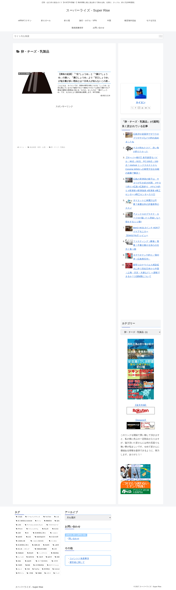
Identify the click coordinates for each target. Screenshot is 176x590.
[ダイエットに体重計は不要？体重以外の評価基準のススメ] (129, 201)
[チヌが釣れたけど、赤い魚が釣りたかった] (129, 148)
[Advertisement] (64, 61)
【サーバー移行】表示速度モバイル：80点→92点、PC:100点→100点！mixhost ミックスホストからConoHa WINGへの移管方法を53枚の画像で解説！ (142, 165)
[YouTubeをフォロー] (142, 107)
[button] (161, 36)
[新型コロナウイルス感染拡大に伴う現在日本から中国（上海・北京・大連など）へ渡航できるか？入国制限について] (129, 265)
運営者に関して (77, 562)
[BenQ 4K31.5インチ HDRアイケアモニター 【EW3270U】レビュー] (129, 228)
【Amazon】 (141, 420)
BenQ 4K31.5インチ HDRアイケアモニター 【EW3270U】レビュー (142, 232)
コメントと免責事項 (79, 558)
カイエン (140, 102)
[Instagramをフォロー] (139, 107)
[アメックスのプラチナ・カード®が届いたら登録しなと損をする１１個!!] (129, 214)
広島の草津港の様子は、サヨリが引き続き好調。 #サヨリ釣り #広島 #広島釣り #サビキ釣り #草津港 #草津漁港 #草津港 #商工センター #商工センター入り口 (143, 187)
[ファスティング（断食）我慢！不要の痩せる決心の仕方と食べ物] (129, 242)
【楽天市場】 (140, 405)
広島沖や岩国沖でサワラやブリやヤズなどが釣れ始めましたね (142, 138)
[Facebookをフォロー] (135, 107)
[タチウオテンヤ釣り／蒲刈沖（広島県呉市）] (129, 255)
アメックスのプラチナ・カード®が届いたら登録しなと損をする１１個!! (143, 218)
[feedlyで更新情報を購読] (145, 107)
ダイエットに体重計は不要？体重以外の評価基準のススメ (142, 204)
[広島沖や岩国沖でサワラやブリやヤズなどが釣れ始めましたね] (129, 134)
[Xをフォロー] (132, 107)
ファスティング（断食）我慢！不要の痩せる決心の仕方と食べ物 (142, 245)
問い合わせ (73, 538)
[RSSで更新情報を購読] (149, 107)
